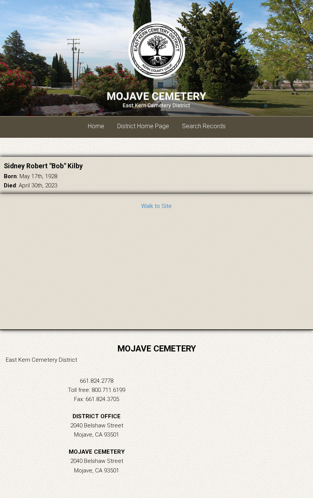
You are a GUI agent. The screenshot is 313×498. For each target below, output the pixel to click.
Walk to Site (156, 206)
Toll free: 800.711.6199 (96, 390)
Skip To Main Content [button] (272, 12)
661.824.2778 (96, 380)
